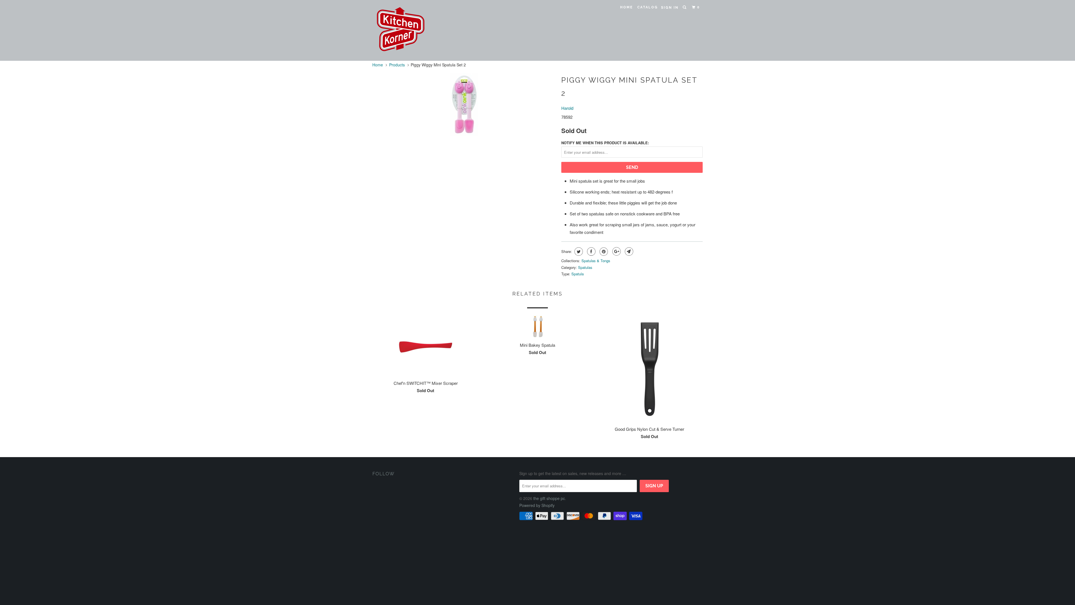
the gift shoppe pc (549, 498)
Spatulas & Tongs (595, 260)
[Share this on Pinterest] (603, 251)
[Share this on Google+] (616, 251)
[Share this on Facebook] (590, 251)
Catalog (647, 7)
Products (397, 65)
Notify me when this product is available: (605, 142)
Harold (567, 108)
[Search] (685, 7)
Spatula (577, 273)
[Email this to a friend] (628, 251)
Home (626, 7)
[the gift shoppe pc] (401, 30)
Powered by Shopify (537, 505)
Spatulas (585, 267)
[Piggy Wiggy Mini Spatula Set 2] (464, 104)
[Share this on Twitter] (578, 251)
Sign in (670, 8)
